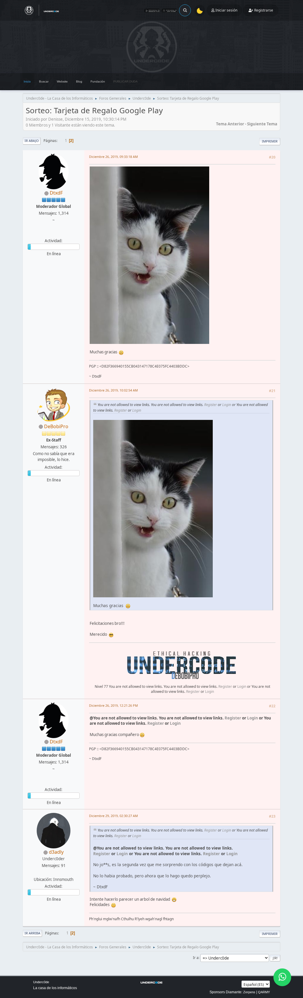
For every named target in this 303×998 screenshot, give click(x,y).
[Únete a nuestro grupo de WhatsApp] (282, 977)
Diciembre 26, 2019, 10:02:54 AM (113, 390)
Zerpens (249, 992)
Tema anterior (230, 124)
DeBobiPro (56, 426)
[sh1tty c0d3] (53, 872)
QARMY (264, 992)
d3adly (56, 852)
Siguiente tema (262, 124)
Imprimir (270, 141)
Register (210, 404)
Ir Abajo (32, 140)
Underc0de (41, 982)
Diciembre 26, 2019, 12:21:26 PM (113, 705)
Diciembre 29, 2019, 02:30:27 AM (113, 815)
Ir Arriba (32, 933)
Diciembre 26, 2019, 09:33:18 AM (113, 156)
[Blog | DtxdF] (53, 233)
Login (226, 404)
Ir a (196, 957)
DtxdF (56, 193)
